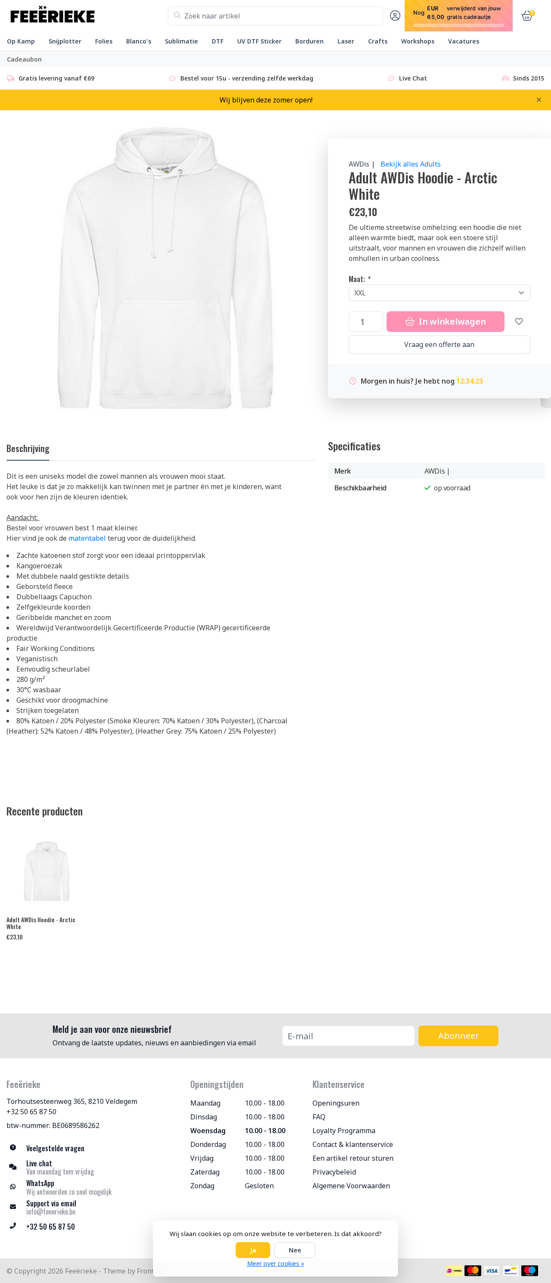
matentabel (87, 538)
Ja (253, 1250)
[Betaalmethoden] (454, 1270)
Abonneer (458, 1035)
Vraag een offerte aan (439, 344)
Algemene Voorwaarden (351, 1185)
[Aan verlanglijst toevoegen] (519, 321)
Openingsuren (336, 1103)
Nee (295, 1250)
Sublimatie (181, 41)
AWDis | (362, 164)
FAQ (319, 1117)
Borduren (309, 41)
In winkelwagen (451, 321)
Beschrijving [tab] (28, 448)
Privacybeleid (334, 1172)
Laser (345, 41)
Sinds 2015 (529, 78)
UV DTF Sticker (259, 41)
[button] (394, 16)
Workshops (417, 41)
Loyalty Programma (344, 1130)
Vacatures (463, 41)
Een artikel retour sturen (353, 1158)
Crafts (377, 41)
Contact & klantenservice (353, 1144)
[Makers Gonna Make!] (87, 15)
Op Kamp (21, 41)
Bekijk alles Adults (411, 164)
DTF (217, 41)
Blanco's (138, 41)
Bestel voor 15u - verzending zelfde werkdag (246, 78)
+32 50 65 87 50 (31, 1111)
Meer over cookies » (275, 1263)
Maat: (359, 279)
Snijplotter (65, 41)
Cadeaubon (24, 59)
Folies (103, 41)
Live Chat (413, 78)
